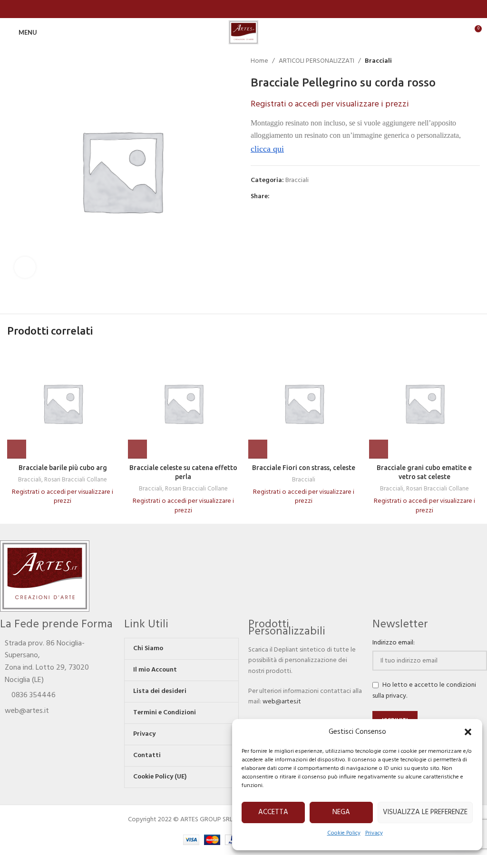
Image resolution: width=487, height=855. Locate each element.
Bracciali (378, 61)
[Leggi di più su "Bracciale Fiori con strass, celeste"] (257, 449)
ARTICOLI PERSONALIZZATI (316, 61)
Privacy (374, 833)
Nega (341, 812)
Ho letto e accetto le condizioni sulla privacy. (424, 690)
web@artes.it (282, 701)
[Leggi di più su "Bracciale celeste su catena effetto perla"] (137, 449)
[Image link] (44, 575)
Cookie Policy (343, 833)
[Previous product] (456, 61)
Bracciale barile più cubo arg (63, 467)
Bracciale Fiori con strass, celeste (303, 467)
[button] (468, 732)
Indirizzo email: (393, 643)
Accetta (273, 812)
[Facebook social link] (243, 9)
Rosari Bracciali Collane (75, 480)
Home (259, 61)
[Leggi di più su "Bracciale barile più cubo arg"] (16, 449)
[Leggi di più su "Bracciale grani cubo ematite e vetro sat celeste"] (378, 449)
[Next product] (475, 61)
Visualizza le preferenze (425, 812)
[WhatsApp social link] (307, 197)
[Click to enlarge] (25, 267)
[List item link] (57, 696)
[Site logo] (244, 32)
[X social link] (286, 197)
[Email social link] (297, 197)
